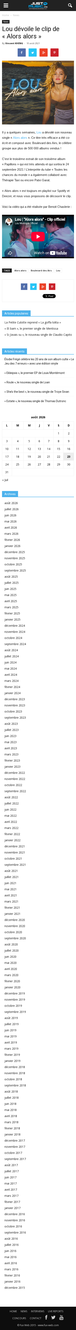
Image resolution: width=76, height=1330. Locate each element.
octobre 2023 (13, 711)
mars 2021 (11, 901)
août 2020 (11, 944)
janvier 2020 (12, 987)
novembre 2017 (14, 1147)
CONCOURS (19, 1318)
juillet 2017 (11, 1171)
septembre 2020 (15, 938)
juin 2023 (10, 736)
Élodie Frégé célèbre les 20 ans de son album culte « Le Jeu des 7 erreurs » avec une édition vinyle (39, 361)
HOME (13, 1311)
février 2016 (12, 1275)
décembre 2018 (14, 1067)
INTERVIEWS (37, 1311)
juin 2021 (10, 883)
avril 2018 (10, 1116)
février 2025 (12, 613)
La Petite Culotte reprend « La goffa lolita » (32, 322)
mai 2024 (10, 668)
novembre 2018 (14, 1073)
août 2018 (11, 1091)
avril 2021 (10, 895)
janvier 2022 (12, 840)
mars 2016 (11, 1269)
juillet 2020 (11, 950)
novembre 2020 (14, 926)
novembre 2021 (14, 852)
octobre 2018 (13, 1079)
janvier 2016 (12, 1281)
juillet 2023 (11, 730)
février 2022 (12, 834)
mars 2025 (11, 607)
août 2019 (11, 1018)
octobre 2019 (13, 1006)
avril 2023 (10, 748)
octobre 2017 (13, 1153)
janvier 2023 (12, 766)
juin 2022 (10, 809)
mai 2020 (10, 963)
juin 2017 (10, 1177)
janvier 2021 (12, 914)
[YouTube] (61, 1318)
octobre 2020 (13, 932)
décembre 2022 (14, 773)
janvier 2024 (12, 693)
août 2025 (11, 576)
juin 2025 (10, 589)
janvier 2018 (12, 1134)
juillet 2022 (11, 803)
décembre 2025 (14, 552)
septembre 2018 (15, 1085)
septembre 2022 (15, 791)
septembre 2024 (15, 644)
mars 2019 (11, 1048)
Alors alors (20, 137)
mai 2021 (10, 889)
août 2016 (11, 1239)
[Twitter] (53, 1318)
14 (48, 449)
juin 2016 (10, 1251)
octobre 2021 (13, 858)
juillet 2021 (11, 877)
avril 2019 (10, 1042)
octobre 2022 (13, 785)
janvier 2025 (12, 619)
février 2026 (12, 540)
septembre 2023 (15, 717)
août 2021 (11, 871)
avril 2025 (10, 601)
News (5, 21)
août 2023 (11, 724)
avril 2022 (10, 822)
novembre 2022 (14, 779)
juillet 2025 (11, 583)
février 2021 (12, 907)
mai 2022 (10, 816)
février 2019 (12, 1055)
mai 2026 (10, 521)
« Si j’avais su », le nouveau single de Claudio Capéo (38, 335)
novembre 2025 (14, 558)
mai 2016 (10, 1257)
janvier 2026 (12, 546)
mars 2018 (11, 1122)
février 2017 (12, 1202)
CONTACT (35, 1318)
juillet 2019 (11, 1024)
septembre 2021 (15, 865)
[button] (70, 5)
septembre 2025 (15, 570)
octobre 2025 (13, 564)
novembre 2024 (14, 632)
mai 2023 (10, 742)
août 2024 (11, 650)
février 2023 (12, 760)
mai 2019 (10, 1036)
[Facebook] (46, 1318)
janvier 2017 (12, 1208)
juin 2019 (10, 1030)
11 (17, 449)
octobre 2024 (13, 638)
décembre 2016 (14, 1214)
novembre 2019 (14, 999)
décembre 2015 (14, 1288)
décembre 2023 (14, 699)
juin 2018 (10, 1104)
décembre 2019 (14, 993)
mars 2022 (11, 828)
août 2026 (11, 503)
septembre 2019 (15, 1012)
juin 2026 (10, 515)
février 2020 (12, 981)
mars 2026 (11, 534)
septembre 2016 (15, 1232)
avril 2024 (10, 675)
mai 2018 (10, 1110)
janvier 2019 (12, 1061)
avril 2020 (10, 969)
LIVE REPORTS (55, 1311)
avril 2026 (10, 527)
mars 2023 (11, 754)
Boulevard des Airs (41, 270)
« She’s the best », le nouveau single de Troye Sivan (36, 391)
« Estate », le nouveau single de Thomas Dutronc (35, 401)
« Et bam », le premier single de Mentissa (31, 328)
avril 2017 (10, 1189)
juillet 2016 (11, 1245)
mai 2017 (10, 1183)
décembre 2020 (14, 920)
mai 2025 (10, 595)
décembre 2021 (14, 846)
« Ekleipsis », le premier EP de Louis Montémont (34, 373)
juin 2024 (10, 662)
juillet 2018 (11, 1098)
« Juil (5, 480)
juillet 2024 (11, 656)
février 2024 (12, 687)
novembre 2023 (14, 705)
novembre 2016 (14, 1220)
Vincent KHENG (14, 43)
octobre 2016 (13, 1226)
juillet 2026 (11, 509)
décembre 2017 (14, 1140)
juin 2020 (10, 957)
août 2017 (11, 1165)
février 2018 (12, 1128)
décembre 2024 (14, 626)
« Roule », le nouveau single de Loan (27, 382)
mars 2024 (11, 681)
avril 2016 (10, 1263)
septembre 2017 (15, 1159)
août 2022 (11, 797)
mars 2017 (11, 1196)
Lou (38, 132)
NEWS (24, 1311)
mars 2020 (11, 975)
